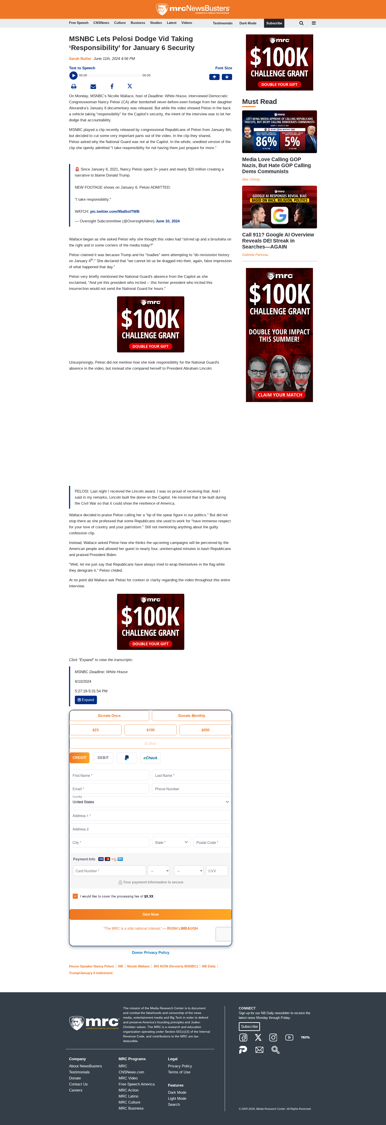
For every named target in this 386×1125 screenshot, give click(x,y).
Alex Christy (251, 179)
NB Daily (209, 966)
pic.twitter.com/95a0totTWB (114, 211)
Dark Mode (247, 23)
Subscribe (274, 23)
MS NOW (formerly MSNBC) (176, 966)
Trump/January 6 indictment (91, 973)
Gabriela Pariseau (255, 255)
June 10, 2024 (168, 221)
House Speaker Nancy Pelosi (91, 966)
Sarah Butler (80, 59)
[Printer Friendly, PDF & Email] (93, 87)
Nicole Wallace (138, 966)
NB (120, 966)
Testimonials (223, 23)
